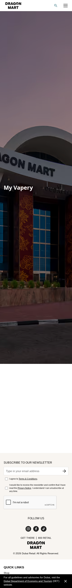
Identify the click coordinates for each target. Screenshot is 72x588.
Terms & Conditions (28, 479)
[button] (65, 5)
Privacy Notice (24, 488)
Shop (6, 572)
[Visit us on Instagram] (28, 529)
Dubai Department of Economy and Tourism (28, 581)
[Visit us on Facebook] (36, 529)
